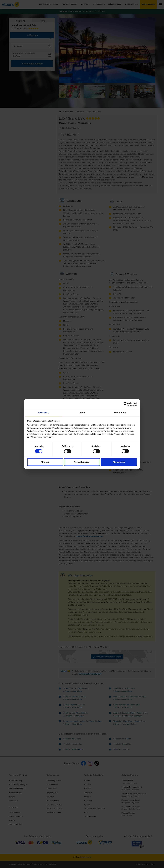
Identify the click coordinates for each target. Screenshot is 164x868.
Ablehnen (45, 462)
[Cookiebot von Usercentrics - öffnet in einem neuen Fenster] (125, 404)
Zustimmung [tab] (43, 412)
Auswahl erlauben (82, 462)
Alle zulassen (119, 462)
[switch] (67, 451)
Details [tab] (82, 412)
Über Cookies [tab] (120, 412)
